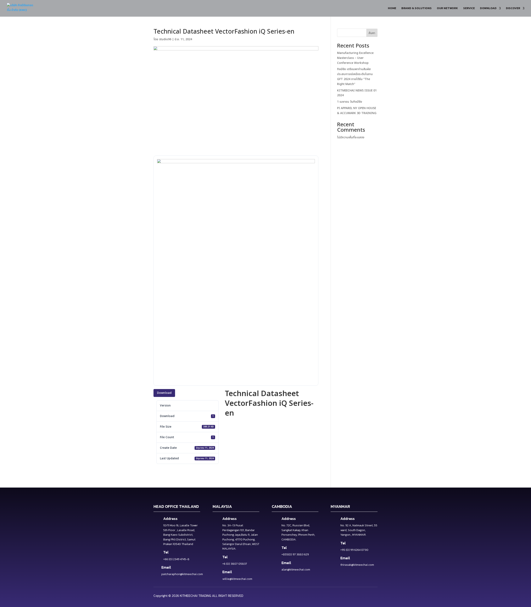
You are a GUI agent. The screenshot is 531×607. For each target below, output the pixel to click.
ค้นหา (372, 33)
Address (170, 518)
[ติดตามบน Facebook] (351, 595)
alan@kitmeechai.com (295, 569)
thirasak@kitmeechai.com (357, 565)
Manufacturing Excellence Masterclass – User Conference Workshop (355, 58)
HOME (392, 8)
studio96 (165, 39)
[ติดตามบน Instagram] (373, 595)
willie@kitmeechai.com (237, 579)
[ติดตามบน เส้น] (362, 595)
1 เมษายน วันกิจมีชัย (349, 102)
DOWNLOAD (488, 8)
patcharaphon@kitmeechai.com (182, 574)
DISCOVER (513, 8)
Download (164, 393)
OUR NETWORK (447, 8)
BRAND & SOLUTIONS (416, 8)
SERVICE (469, 8)
